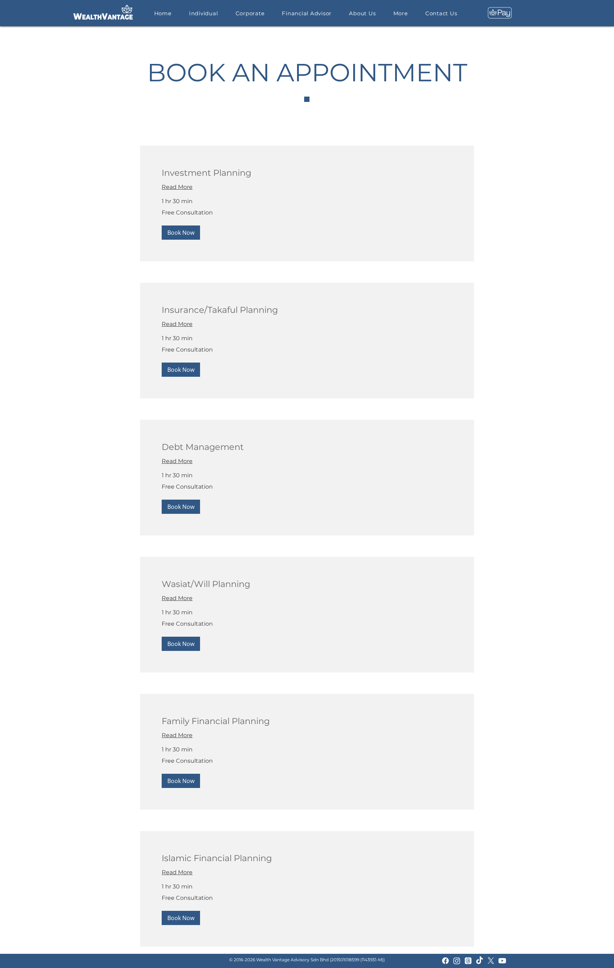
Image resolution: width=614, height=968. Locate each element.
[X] (490, 960)
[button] (181, 232)
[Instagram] (456, 960)
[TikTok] (479, 960)
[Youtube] (502, 960)
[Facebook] (445, 960)
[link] (307, 173)
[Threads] (468, 960)
